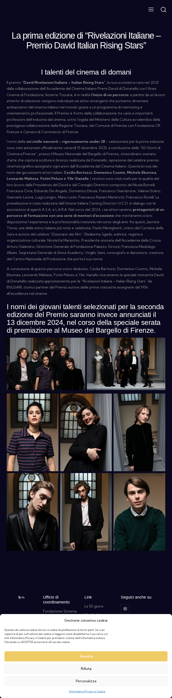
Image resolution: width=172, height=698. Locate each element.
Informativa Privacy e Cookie (87, 691)
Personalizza (86, 681)
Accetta (86, 656)
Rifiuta (86, 669)
